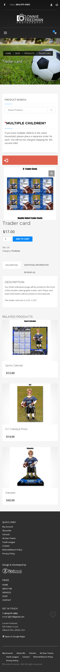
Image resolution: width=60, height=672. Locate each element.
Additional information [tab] (36, 264)
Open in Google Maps (14, 636)
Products (16, 250)
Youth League (8, 542)
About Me (6, 530)
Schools (6, 534)
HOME (5, 584)
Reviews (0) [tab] (29, 272)
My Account (7, 526)
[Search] (51, 110)
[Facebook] (4, 4)
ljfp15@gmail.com (16, 616)
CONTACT (6, 600)
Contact (5, 545)
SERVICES (6, 592)
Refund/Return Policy (12, 549)
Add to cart (22, 239)
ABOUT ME (7, 588)
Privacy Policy (8, 553)
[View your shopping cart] (55, 33)
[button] (51, 173)
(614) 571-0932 (23, 4)
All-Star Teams (9, 538)
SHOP (5, 596)
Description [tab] (12, 265)
